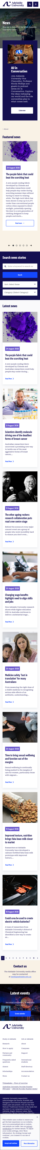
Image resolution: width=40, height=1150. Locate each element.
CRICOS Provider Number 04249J (24, 1089)
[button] (37, 1117)
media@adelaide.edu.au (21, 977)
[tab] (13, 245)
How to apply (8, 1048)
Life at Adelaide (27, 1039)
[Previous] (9, 245)
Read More (8, 378)
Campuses (25, 1048)
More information (29, 1143)
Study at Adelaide (9, 1039)
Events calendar (20, 1013)
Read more (18, 223)
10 (33, 958)
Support (24, 1053)
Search (20, 275)
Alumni (5, 1066)
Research (6, 1044)
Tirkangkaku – (15, 1083)
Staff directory (26, 1066)
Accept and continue (11, 1143)
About (23, 1044)
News (5, 1076)
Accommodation (27, 1071)
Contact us (25, 1076)
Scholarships (7, 1071)
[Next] (31, 245)
